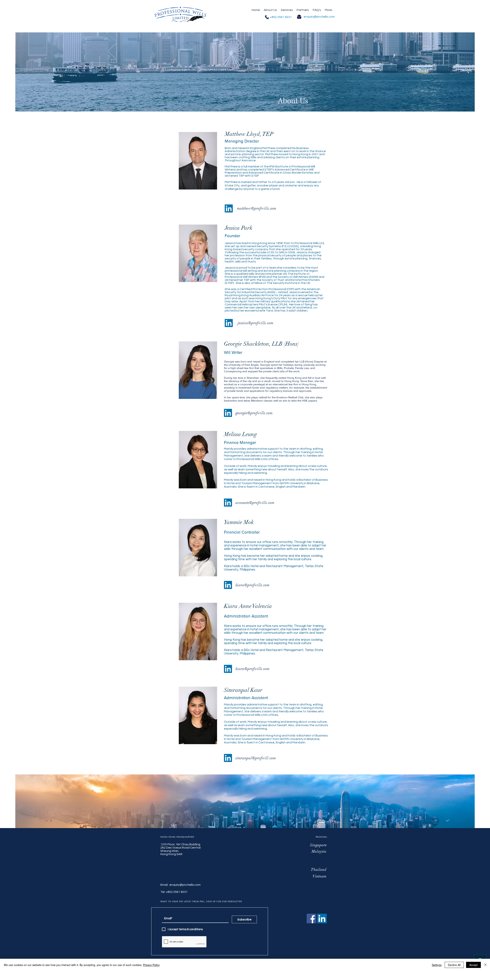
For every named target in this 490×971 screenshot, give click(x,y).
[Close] (485, 965)
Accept (473, 965)
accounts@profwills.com (254, 502)
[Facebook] (311, 918)
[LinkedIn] (229, 208)
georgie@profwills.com (254, 413)
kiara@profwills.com (252, 585)
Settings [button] (437, 965)
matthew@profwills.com (256, 208)
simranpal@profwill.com (255, 758)
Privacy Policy (151, 965)
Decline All (454, 965)
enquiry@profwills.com (185, 884)
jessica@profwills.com (255, 323)
